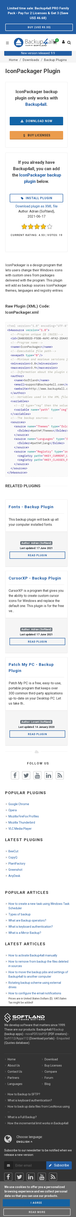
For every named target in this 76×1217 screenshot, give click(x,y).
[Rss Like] (60, 775)
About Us (14, 1065)
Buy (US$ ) (39, 27)
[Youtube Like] (37, 775)
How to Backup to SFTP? (24, 1094)
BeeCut (13, 851)
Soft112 (9, 1038)
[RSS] (53, 1177)
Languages (15, 1084)
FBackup (58, 1029)
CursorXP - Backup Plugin (35, 578)
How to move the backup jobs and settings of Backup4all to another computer (38, 974)
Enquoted (63, 1038)
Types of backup (19, 914)
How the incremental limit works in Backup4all (38, 1123)
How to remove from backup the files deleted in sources (38, 964)
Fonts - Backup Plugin (31, 506)
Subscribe (60, 1165)
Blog (47, 1084)
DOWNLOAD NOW (38, 121)
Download (51, 1059)
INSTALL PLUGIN (38, 198)
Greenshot (15, 869)
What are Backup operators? (27, 920)
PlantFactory (16, 863)
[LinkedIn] (31, 1177)
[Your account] (63, 40)
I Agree (36, 1202)
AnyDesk (14, 876)
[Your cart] (54, 41)
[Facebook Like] (15, 775)
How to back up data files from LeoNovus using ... (39, 1109)
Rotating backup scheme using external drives (34, 985)
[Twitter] (19, 1177)
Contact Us (15, 1071)
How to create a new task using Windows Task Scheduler (38, 906)
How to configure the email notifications (34, 993)
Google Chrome (18, 804)
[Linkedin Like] (49, 775)
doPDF (43, 1034)
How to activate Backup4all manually (32, 955)
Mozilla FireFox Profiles (23, 816)
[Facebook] (8, 1177)
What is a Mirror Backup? (24, 932)
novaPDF (31, 1034)
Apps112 (22, 1038)
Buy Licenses (53, 1065)
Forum (49, 1077)
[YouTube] (42, 1177)
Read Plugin (37, 555)
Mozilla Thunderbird (21, 822)
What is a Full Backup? (22, 1117)
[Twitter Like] (26, 775)
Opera (12, 810)
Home (12, 1059)
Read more (37, 1212)
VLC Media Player (20, 828)
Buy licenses (38, 135)
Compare (51, 1071)
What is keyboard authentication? (30, 926)
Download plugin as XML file (36, 206)
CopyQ (12, 857)
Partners (13, 1077)
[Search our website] (70, 43)
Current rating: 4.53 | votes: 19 (36, 235)
